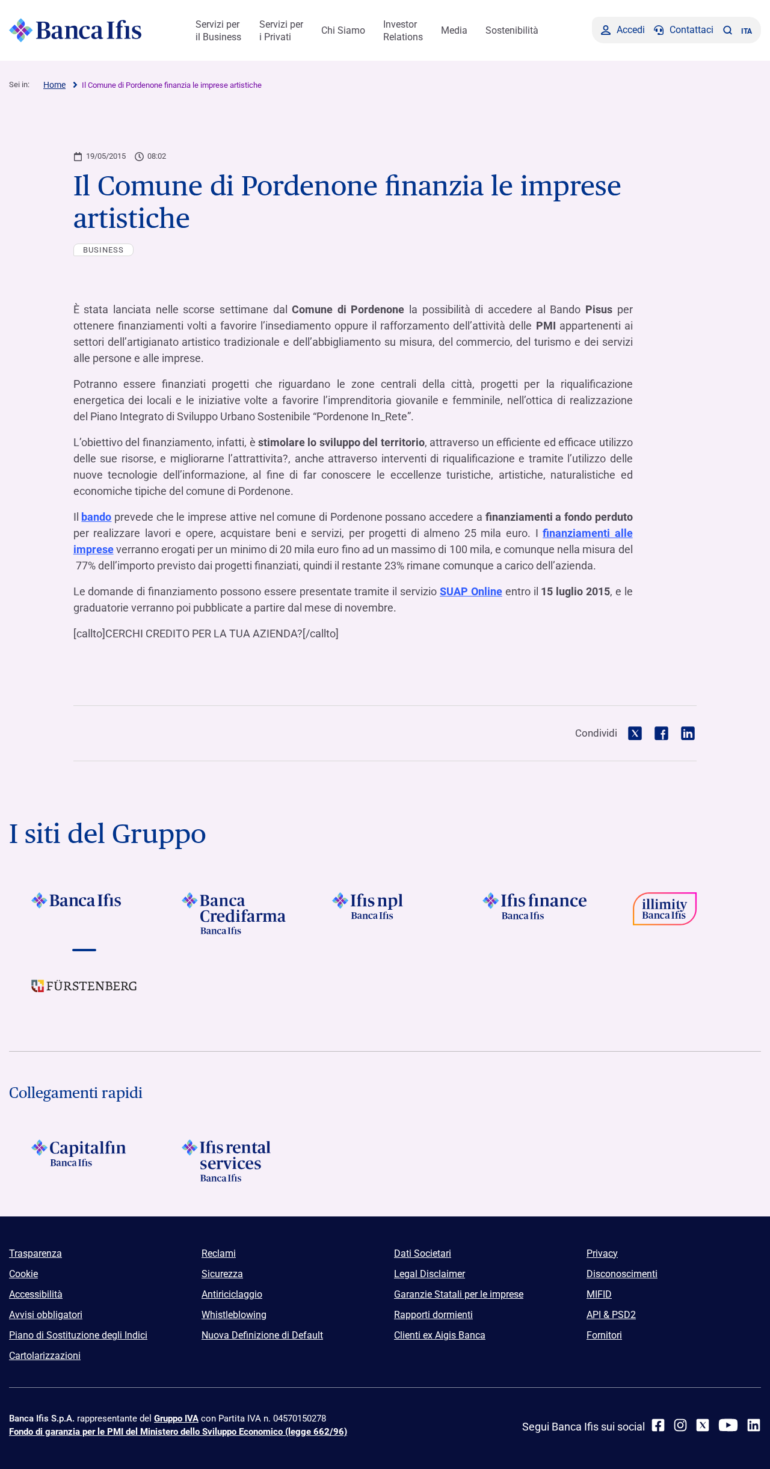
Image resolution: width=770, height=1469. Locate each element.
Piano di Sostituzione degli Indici (78, 1335)
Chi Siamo (343, 30)
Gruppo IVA (176, 1418)
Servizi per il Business (218, 31)
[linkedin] (754, 1425)
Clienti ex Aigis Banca (439, 1335)
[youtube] (728, 1425)
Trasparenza (35, 1253)
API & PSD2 (611, 1314)
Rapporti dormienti (433, 1314)
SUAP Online (471, 591)
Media (454, 30)
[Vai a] (385, 913)
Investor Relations (403, 31)
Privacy (602, 1253)
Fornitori (604, 1335)
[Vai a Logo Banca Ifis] (84, 913)
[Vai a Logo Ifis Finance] (535, 913)
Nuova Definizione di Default (262, 1335)
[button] (727, 30)
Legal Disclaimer (429, 1274)
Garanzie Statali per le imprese (458, 1294)
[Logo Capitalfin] (84, 1160)
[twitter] (702, 1425)
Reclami (219, 1253)
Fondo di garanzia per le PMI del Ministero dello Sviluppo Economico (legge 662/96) (178, 1431)
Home (54, 85)
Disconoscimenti (622, 1274)
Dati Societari (422, 1253)
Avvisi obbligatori (45, 1314)
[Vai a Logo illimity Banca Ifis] (686, 913)
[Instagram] (680, 1425)
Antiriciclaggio (232, 1294)
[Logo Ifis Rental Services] (234, 1160)
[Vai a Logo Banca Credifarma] (234, 913)
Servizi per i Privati (281, 31)
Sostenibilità (511, 30)
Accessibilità (36, 1294)
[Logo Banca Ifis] (75, 30)
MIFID (599, 1294)
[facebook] (658, 1425)
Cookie (23, 1274)
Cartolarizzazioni (45, 1355)
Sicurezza (222, 1274)
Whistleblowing (234, 1314)
